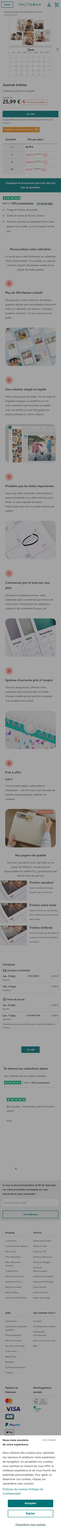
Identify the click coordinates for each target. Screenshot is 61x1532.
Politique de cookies (15, 1489)
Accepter (30, 1503)
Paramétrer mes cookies (31, 1524)
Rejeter (30, 1513)
